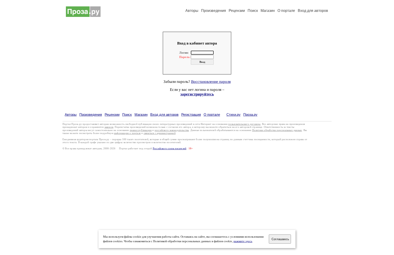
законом (108, 127)
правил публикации (141, 130)
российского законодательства (172, 130)
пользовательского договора (244, 124)
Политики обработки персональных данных (277, 130)
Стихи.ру (233, 114)
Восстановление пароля (211, 81)
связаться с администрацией (160, 133)
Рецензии (237, 11)
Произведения (213, 11)
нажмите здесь (242, 241)
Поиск (253, 11)
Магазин (268, 11)
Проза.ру (250, 114)
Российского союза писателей (169, 148)
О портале (212, 114)
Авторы (191, 11)
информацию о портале (127, 133)
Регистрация (191, 114)
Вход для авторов (313, 11)
